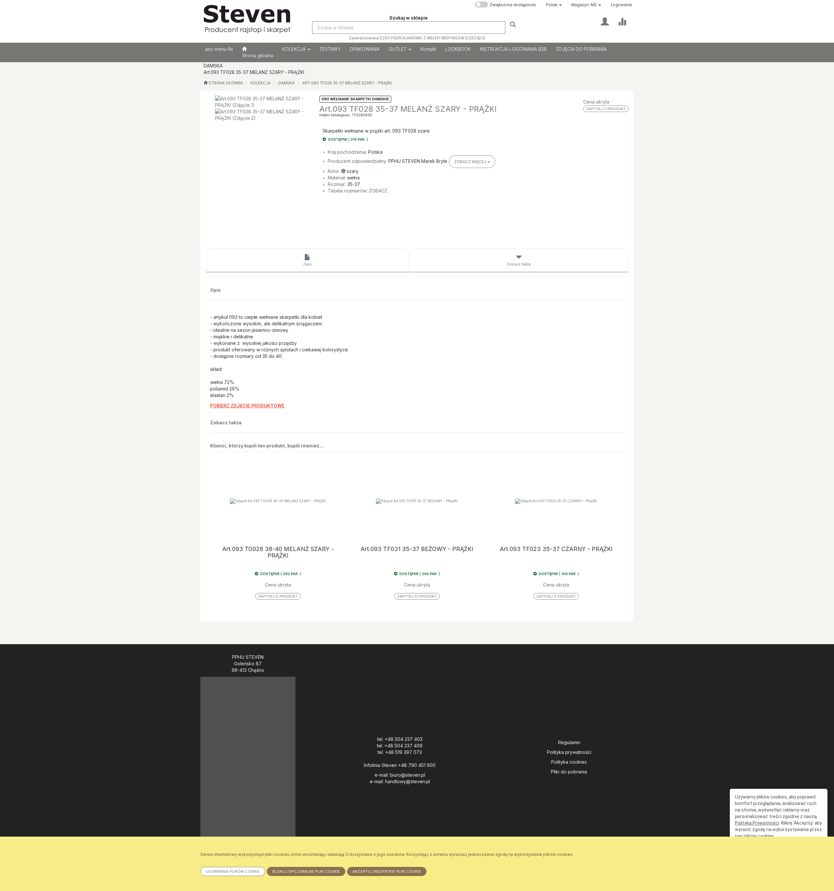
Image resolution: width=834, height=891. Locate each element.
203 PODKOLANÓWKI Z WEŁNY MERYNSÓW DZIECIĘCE (433, 38)
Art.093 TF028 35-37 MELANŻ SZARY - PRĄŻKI (347, 83)
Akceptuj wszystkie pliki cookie (386, 871)
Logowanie (621, 5)
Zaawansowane (364, 38)
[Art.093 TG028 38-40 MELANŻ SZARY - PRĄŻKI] (278, 501)
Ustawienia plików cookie (233, 871)
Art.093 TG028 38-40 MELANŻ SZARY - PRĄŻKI (278, 552)
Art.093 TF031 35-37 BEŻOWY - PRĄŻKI (417, 549)
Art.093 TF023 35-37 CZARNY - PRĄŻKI (556, 549)
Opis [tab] (307, 264)
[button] (554, 5)
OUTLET (398, 49)
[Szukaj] (513, 24)
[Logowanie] (605, 21)
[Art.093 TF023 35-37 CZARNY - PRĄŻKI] (556, 501)
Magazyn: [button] (584, 5)
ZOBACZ (378, 190)
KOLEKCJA (294, 49)
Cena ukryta (596, 102)
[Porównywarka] (622, 21)
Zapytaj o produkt (606, 108)
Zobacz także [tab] (519, 264)
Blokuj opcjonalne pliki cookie (306, 871)
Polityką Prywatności (757, 823)
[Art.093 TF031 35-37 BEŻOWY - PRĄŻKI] (417, 501)
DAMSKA (286, 83)
